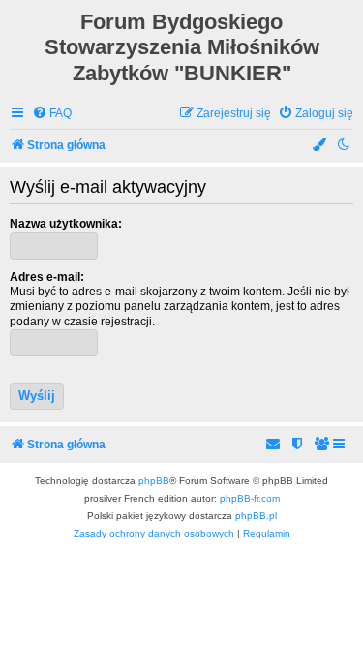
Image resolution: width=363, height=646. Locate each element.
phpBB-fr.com (250, 498)
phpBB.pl (256, 515)
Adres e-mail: (47, 277)
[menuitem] (52, 114)
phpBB (153, 481)
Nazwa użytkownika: (66, 224)
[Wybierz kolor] (320, 146)
